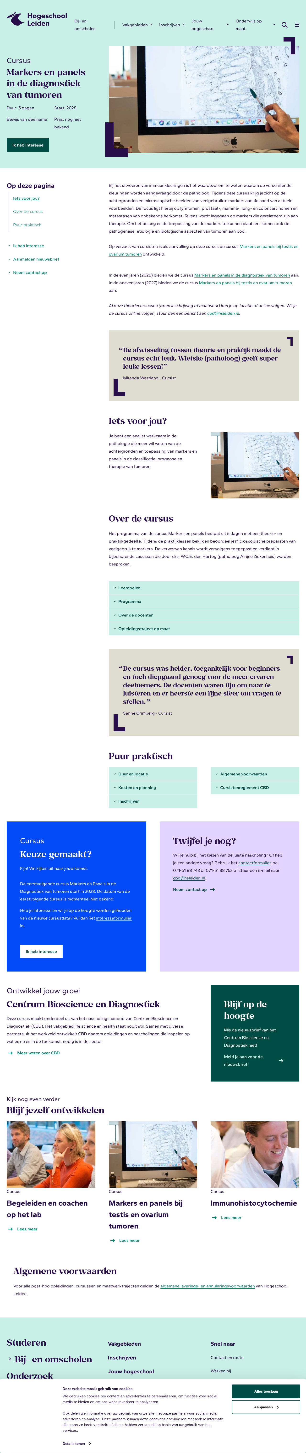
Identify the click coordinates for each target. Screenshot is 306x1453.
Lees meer (28, 1229)
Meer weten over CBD (38, 1053)
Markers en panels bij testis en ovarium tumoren (245, 282)
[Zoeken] (286, 25)
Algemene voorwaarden (243, 774)
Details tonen (74, 1444)
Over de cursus (28, 211)
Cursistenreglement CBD (244, 787)
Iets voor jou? (26, 198)
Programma (129, 601)
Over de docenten (135, 615)
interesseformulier (114, 918)
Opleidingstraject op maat (144, 628)
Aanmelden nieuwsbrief (36, 259)
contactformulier (254, 862)
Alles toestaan (266, 1391)
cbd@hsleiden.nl (189, 878)
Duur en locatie (133, 774)
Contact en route (227, 1357)
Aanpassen (263, 1407)
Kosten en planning (137, 787)
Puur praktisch (27, 225)
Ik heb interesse (28, 145)
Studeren (26, 1342)
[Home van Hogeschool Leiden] (37, 19)
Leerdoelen (129, 588)
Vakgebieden (135, 24)
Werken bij (221, 1371)
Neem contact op (30, 272)
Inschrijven (169, 24)
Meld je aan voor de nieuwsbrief (243, 1060)
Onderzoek (30, 1375)
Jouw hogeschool (202, 24)
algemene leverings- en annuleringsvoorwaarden (207, 1286)
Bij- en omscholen (85, 24)
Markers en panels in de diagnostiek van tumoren (242, 275)
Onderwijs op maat (249, 24)
